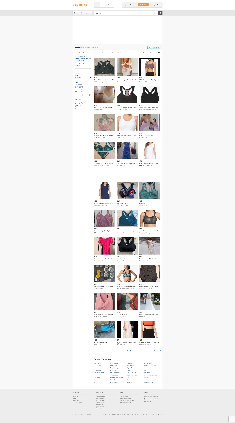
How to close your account (127, 400)
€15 (95, 78)
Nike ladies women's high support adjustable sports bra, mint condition (137, 231)
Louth (125, 260)
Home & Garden (79, 60)
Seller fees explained (125, 402)
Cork (101, 109)
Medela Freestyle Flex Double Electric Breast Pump (109, 286)
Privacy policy (100, 402)
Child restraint (114, 375)
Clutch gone (130, 380)
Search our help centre (102, 396)
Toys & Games (79, 64)
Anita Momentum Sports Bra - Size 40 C (151, 231)
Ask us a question (101, 398)
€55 (95, 284)
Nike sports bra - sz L (123, 203)
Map (90, 73)
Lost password (124, 396)
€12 (95, 105)
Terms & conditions (101, 400)
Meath (108, 165)
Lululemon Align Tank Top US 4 (103, 231)
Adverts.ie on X (149, 401)
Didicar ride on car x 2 (100, 342)
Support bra (130, 368)
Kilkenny (147, 82)
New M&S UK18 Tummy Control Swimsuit (151, 286)
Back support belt (148, 363)
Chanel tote (130, 370)
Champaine (113, 370)
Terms (142, 414)
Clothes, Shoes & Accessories (82, 58)
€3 (95, 312)
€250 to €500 (78, 89)
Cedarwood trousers (132, 375)
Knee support (97, 363)
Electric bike (97, 380)
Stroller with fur (131, 382)
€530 (119, 340)
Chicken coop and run (132, 372)
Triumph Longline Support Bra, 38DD (127, 80)
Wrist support (130, 363)
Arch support (130, 365)
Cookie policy (99, 404)
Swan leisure (146, 377)
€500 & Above (78, 91)
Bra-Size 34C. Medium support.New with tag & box (109, 107)
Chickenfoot (146, 372)
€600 (141, 257)
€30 (95, 161)
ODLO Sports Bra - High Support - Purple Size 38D (154, 80)
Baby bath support (115, 368)
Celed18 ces (97, 377)
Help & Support (106, 414)
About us (154, 414)
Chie (95, 375)
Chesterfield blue (114, 372)
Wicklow (149, 165)
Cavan (147, 137)
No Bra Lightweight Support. (147, 135)
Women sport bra (122, 314)
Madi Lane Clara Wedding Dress (148, 258)
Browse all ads (115, 414)
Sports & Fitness (79, 62)
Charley (145, 370)
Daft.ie (74, 398)
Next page (157, 350)
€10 (140, 133)
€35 (140, 201)
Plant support (97, 368)
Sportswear (142, 203)
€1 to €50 (77, 84)
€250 (119, 161)
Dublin (128, 82)
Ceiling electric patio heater (150, 375)
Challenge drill (97, 370)
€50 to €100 (78, 86)
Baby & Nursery (79, 56)
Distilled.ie (75, 396)
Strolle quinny (114, 382)
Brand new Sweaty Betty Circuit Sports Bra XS (130, 286)
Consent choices (100, 406)
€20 (140, 105)
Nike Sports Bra (121, 258)
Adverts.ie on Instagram (151, 396)
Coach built (146, 380)
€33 (118, 78)
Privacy (132, 414)
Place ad (144, 4)
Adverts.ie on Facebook (151, 399)
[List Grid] (155, 52)
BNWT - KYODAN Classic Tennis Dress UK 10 (152, 163)
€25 (118, 201)
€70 (140, 161)
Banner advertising (124, 414)
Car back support (148, 368)
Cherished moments (99, 372)
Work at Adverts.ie (77, 402)
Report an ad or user (125, 398)
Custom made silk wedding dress (126, 342)
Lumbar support (114, 365)
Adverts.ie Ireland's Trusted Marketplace (82, 5)
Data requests (100, 408)
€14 (118, 133)
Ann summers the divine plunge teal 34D (106, 163)
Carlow (153, 109)
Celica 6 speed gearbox (116, 377)
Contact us (159, 414)
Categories (147, 414)
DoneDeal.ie (76, 400)
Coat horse (97, 382)
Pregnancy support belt (149, 365)
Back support (97, 365)
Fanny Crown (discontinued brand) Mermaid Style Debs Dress (135, 163)
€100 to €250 (78, 88)
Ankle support (114, 363)
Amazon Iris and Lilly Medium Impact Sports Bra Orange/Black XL (158, 342)
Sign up (153, 5)
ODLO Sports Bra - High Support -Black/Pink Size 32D (132, 107)
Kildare (106, 82)
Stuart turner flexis (148, 382)
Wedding (77, 65)
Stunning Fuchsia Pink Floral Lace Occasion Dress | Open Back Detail (114, 258)
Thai (128, 377)
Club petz (112, 380)
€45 (140, 78)
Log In (159, 5)
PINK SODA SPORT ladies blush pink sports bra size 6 (110, 314)
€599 (141, 312)
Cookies (137, 414)
